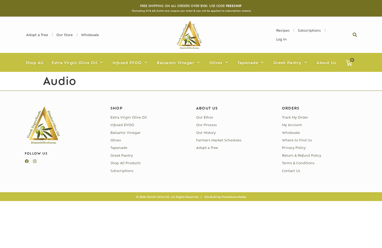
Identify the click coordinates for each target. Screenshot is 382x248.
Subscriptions (121, 171)
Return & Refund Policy (301, 155)
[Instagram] (34, 161)
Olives (115, 140)
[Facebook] (27, 161)
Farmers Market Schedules (218, 140)
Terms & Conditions (298, 163)
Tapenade (118, 148)
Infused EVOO (122, 125)
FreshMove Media (234, 196)
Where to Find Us (297, 140)
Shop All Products (125, 163)
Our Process (206, 125)
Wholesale (291, 132)
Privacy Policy (294, 148)
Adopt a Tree (207, 148)
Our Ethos (204, 117)
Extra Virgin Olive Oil (128, 117)
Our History (206, 132)
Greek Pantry (121, 155)
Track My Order (295, 117)
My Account (292, 125)
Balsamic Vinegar (125, 132)
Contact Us (291, 171)
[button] (355, 35)
